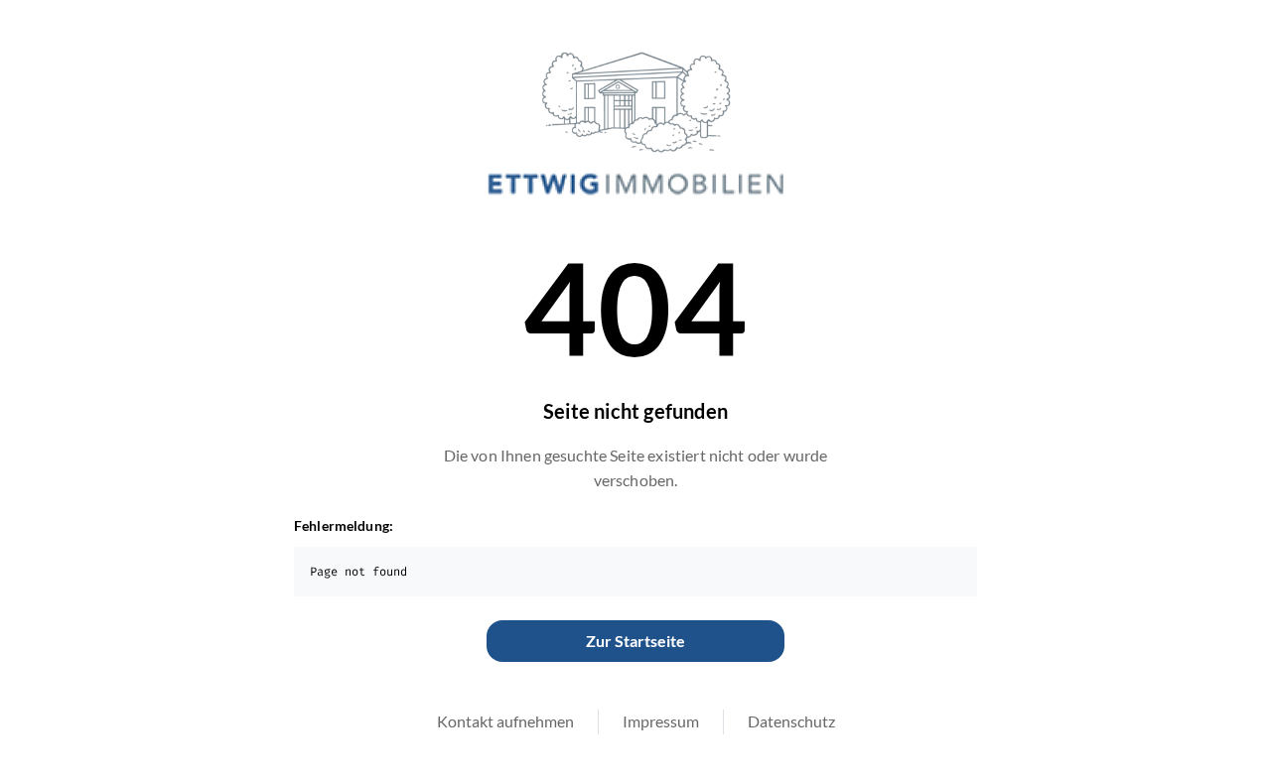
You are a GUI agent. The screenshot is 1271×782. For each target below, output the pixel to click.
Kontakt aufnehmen (505, 721)
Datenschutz (791, 721)
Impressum (661, 721)
